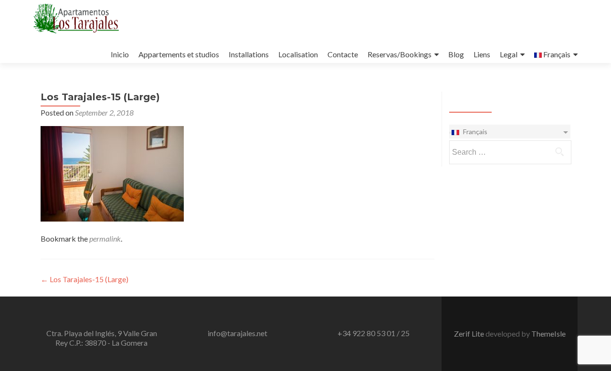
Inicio (120, 54)
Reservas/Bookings (400, 54)
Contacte (342, 54)
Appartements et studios (178, 54)
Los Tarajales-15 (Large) (84, 279)
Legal (508, 54)
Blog (456, 54)
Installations (249, 54)
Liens (482, 54)
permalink (105, 238)
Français (556, 54)
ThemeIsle (548, 333)
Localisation (298, 54)
